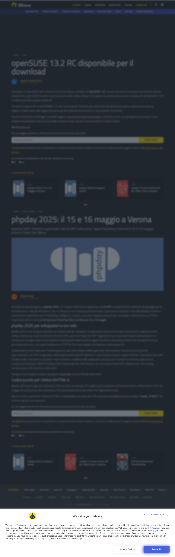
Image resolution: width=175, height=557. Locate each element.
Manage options (127, 549)
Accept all (156, 549)
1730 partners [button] (22, 525)
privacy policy (44, 538)
